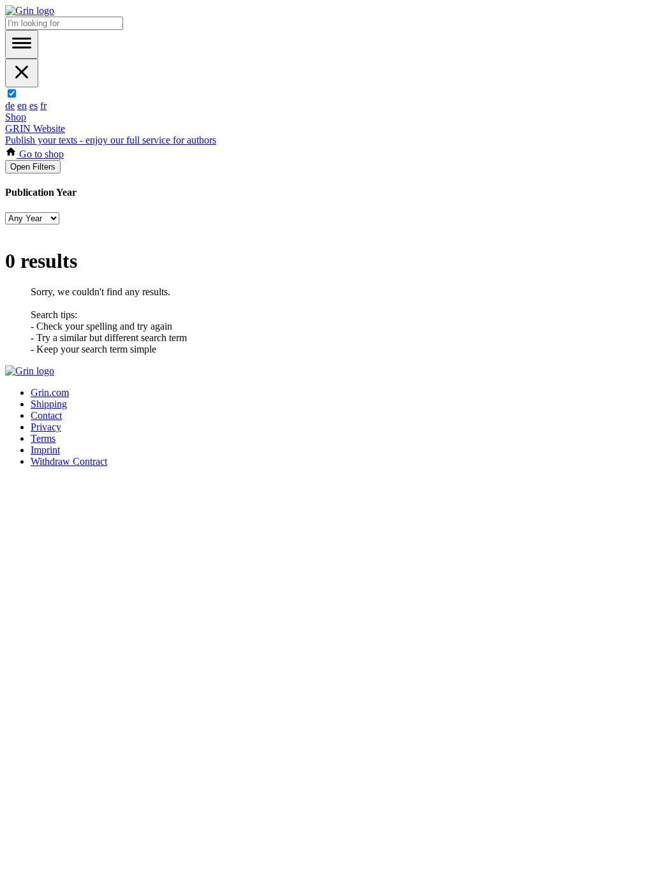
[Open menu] (21, 44)
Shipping (49, 404)
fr (43, 105)
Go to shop (40, 154)
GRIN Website (35, 128)
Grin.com (50, 392)
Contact (46, 415)
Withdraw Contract (69, 461)
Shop (15, 117)
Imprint (45, 449)
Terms (43, 438)
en (22, 105)
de (10, 105)
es (33, 105)
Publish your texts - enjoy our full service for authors (110, 140)
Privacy (46, 426)
